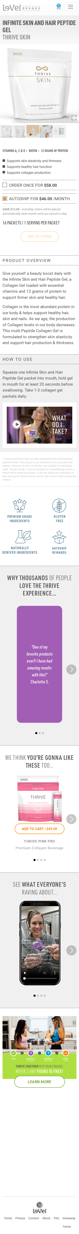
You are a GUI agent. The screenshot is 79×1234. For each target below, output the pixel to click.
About (46, 1218)
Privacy (20, 1218)
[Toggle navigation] (70, 7)
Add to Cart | (39, 828)
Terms (8, 1218)
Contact (33, 1218)
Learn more (39, 1081)
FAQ (56, 1218)
